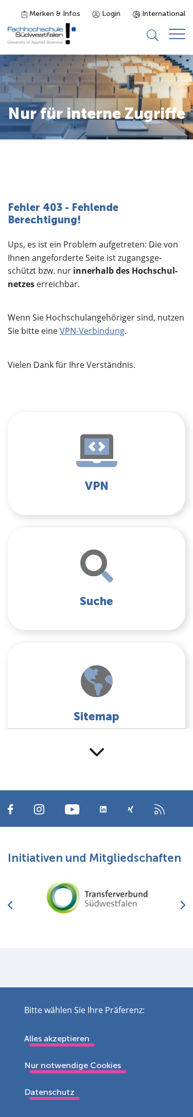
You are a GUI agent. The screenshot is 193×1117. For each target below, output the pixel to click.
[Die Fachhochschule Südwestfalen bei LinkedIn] (103, 809)
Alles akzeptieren (57, 1038)
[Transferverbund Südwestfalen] (96, 897)
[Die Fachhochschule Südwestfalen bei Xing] (130, 809)
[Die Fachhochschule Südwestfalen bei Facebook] (10, 808)
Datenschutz (49, 1092)
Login (110, 13)
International (162, 13)
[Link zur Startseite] (42, 33)
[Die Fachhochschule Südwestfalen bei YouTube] (72, 808)
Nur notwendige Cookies (72, 1065)
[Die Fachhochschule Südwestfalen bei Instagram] (39, 808)
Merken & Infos (53, 13)
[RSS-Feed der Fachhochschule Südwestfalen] (159, 808)
